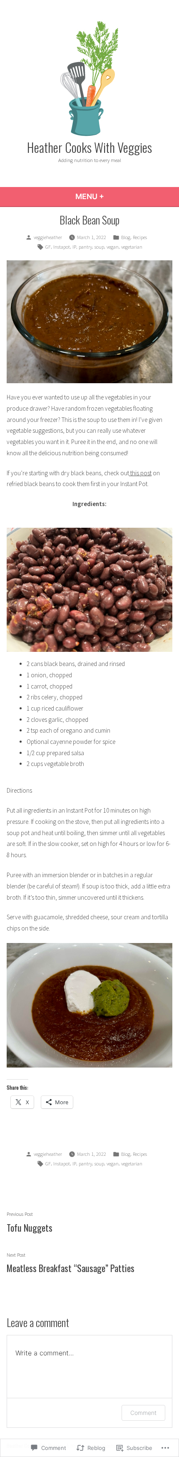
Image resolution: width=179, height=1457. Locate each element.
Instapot (61, 247)
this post (141, 473)
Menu (112, 196)
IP (74, 247)
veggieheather (48, 237)
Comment (143, 1412)
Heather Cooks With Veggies (89, 147)
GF (48, 247)
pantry (85, 247)
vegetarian (131, 247)
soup (99, 247)
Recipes (140, 237)
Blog (125, 237)
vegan (113, 247)
